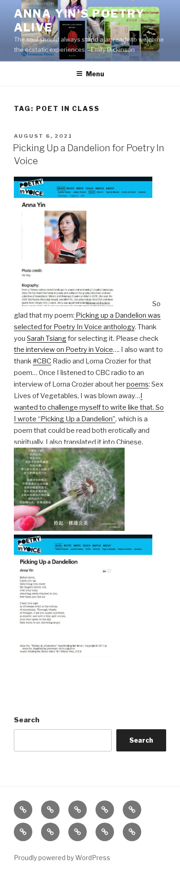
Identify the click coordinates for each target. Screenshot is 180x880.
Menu (95, 74)
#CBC (42, 361)
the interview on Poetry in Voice (63, 349)
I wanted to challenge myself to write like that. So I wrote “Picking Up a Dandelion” (89, 407)
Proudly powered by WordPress (62, 858)
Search (26, 720)
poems (137, 384)
